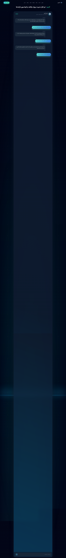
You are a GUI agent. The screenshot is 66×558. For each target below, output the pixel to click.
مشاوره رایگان (6, 2)
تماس (24, 2)
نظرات (30, 2)
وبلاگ (36, 2)
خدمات (39, 2)
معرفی (42, 2)
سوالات (28, 2)
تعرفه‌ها (34, 2)
